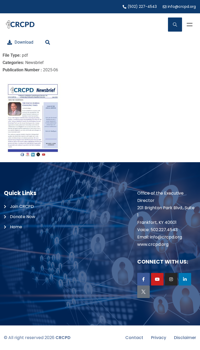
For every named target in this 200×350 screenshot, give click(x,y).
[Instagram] (171, 279)
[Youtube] (157, 279)
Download (24, 42)
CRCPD (63, 338)
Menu (189, 24)
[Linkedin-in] (185, 279)
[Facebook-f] (143, 279)
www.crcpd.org (152, 244)
